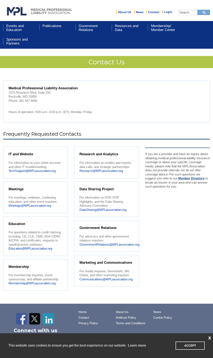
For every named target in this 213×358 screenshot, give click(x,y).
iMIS (39, 10)
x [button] (209, 338)
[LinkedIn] (48, 318)
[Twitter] (35, 318)
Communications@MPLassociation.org (106, 279)
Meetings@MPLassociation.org (30, 205)
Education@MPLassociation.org (30, 248)
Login (168, 12)
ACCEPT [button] (190, 345)
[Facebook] (21, 318)
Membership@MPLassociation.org (32, 283)
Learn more (137, 345)
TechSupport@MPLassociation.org (32, 171)
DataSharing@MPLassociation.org (102, 209)
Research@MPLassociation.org (101, 171)
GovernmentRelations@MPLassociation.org (109, 244)
